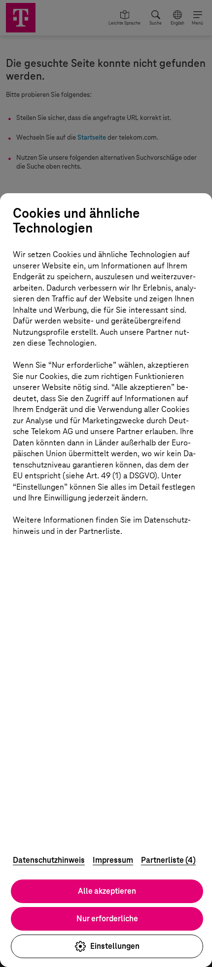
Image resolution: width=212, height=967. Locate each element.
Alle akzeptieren (107, 891)
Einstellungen (115, 946)
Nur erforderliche (107, 918)
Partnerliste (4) (168, 860)
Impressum (113, 860)
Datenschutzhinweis (49, 860)
